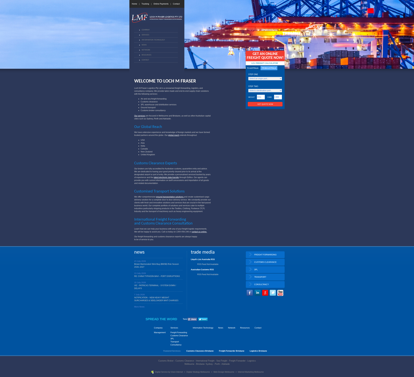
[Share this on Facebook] (192, 320)
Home (134, 4)
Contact (176, 4)
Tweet (185, 319)
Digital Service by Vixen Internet (169, 372)
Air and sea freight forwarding (154, 99)
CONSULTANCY (261, 284)
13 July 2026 (140, 273)
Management (160, 332)
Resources (146, 55)
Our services (139, 116)
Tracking (145, 4)
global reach (173, 135)
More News (139, 307)
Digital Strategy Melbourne (198, 372)
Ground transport (148, 107)
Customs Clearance (179, 335)
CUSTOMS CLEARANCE (265, 262)
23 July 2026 (140, 261)
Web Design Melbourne (224, 372)
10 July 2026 (140, 282)
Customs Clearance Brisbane (200, 351)
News (144, 45)
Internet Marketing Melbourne (251, 372)
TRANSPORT (260, 277)
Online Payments (161, 4)
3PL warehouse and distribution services (158, 105)
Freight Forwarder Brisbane (231, 351)
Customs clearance (149, 102)
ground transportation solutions (170, 197)
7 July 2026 (139, 295)
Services (145, 35)
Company (146, 30)
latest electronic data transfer (166, 177)
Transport (174, 342)
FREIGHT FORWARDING (265, 255)
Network (146, 50)
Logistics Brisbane (258, 351)
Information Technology (153, 40)
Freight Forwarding (178, 332)
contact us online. (199, 232)
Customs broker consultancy (153, 110)
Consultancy (175, 345)
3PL (256, 269)
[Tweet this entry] (203, 320)
